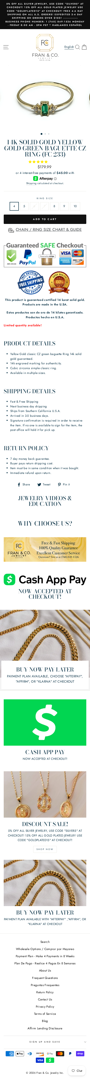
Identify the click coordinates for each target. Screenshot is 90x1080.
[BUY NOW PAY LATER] (45, 883)
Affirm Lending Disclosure (45, 1028)
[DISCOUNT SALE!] (45, 794)
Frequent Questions (45, 978)
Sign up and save (45, 1041)
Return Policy (45, 992)
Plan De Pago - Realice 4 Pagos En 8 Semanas (45, 963)
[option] (45, 14)
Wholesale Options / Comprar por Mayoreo (45, 949)
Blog (45, 1021)
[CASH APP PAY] (45, 722)
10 (75, 206)
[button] (39, 162)
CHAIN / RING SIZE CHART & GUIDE (49, 229)
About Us (45, 970)
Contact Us (45, 999)
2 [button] (46, 134)
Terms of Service (45, 1014)
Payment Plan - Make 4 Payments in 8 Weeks (45, 956)
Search (45, 942)
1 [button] (42, 134)
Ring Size (45, 198)
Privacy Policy (45, 1006)
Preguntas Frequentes (45, 985)
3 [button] (49, 134)
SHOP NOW (45, 849)
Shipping (31, 183)
